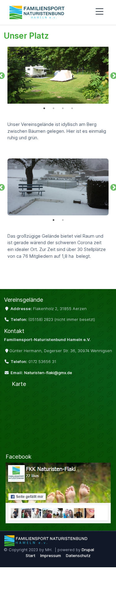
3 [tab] (63, 108)
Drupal (88, 549)
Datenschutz (78, 555)
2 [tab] (53, 108)
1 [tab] (44, 108)
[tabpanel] (58, 75)
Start (30, 555)
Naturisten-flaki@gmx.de (48, 372)
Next (113, 75)
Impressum (50, 555)
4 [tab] (72, 108)
